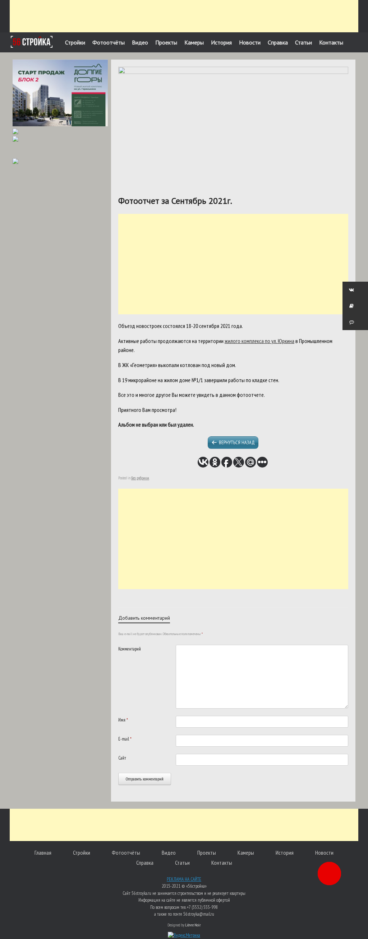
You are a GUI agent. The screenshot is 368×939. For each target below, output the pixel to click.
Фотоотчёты (108, 42)
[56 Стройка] (31, 41)
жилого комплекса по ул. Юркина (259, 340)
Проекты (166, 42)
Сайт (122, 758)
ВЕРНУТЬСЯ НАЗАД (237, 442)
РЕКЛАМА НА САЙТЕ (184, 879)
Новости (250, 42)
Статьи (303, 42)
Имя (123, 720)
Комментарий (129, 649)
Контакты (331, 42)
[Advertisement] (184, 16)
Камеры (194, 42)
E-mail (125, 739)
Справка (278, 42)
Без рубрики (140, 477)
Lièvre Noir (193, 925)
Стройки (75, 42)
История (221, 42)
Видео (140, 42)
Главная (42, 852)
